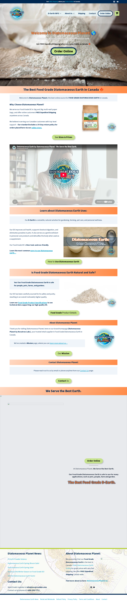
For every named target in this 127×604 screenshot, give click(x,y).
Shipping (81, 13)
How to (63, 261)
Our (63, 353)
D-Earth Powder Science (17, 559)
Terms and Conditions (86, 599)
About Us (68, 13)
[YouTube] (117, 1)
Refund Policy (61, 599)
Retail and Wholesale (47, 599)
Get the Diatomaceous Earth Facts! (21, 576)
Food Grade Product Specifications (32, 302)
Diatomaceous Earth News (29, 599)
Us (63, 380)
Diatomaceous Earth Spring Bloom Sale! (23, 563)
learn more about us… (59, 343)
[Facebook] (114, 1)
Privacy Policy (72, 599)
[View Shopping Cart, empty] (117, 13)
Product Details (64, 312)
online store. (36, 127)
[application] (60, 13)
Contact (92, 13)
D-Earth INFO (53, 13)
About (98, 599)
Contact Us (84, 370)
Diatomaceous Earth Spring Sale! (21, 567)
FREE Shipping (53, 2)
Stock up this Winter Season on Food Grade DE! (26, 571)
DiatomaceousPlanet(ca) (97, 581)
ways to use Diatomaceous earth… (31, 251)
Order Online (69, 2)
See (63, 137)
